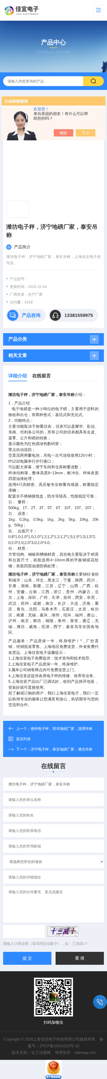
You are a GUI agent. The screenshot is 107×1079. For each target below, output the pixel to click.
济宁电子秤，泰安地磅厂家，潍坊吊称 (61, 749)
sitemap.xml (85, 1052)
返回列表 (23, 739)
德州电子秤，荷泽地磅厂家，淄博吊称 (61, 728)
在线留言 (41, 375)
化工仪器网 (41, 1052)
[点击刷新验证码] (62, 931)
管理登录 (62, 1052)
